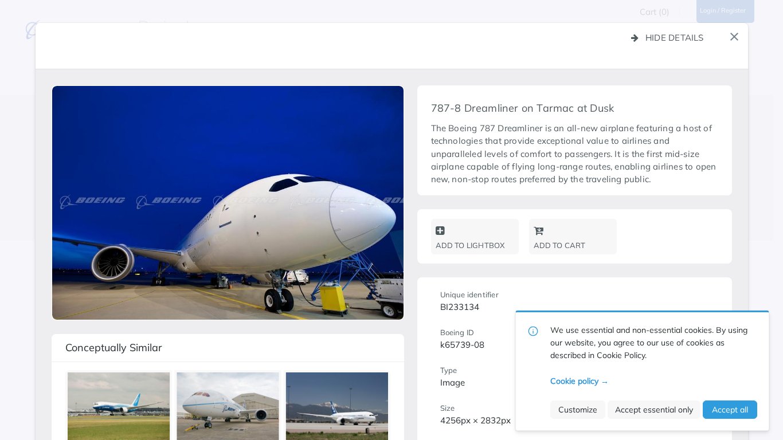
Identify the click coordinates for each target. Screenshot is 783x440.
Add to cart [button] (560, 245)
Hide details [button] (674, 37)
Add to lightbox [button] (470, 245)
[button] (734, 37)
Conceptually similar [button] (113, 347)
